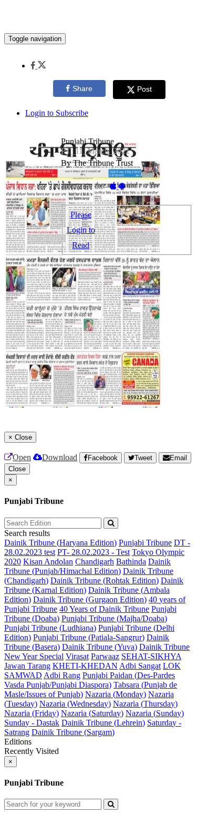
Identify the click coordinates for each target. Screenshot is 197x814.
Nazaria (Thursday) (145, 703)
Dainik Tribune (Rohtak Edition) (104, 580)
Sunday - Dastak (31, 722)
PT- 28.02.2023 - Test (93, 552)
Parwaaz (105, 656)
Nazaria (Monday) (115, 694)
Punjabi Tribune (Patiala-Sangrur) (88, 637)
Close (17, 469)
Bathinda (131, 561)
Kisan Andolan (48, 561)
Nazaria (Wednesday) (75, 703)
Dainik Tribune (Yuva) (99, 646)
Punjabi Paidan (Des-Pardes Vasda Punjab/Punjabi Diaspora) (89, 680)
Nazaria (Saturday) (92, 713)
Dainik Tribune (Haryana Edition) (60, 542)
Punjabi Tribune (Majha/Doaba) (114, 618)
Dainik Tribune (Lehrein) (103, 722)
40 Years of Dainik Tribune (104, 608)
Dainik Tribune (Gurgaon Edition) (90, 599)
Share (82, 88)
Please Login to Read (81, 230)
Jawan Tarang (27, 665)
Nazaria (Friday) (31, 713)
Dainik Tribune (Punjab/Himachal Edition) (87, 566)
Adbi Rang (62, 675)
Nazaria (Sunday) (155, 713)
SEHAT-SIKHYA (151, 656)
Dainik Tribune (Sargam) (73, 732)
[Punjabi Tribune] (98, 17)
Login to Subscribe (56, 112)
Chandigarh (94, 561)
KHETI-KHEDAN (85, 665)
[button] (38, 65)
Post (144, 89)
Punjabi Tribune (145, 542)
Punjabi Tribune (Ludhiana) (50, 627)
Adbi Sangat (140, 665)
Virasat (77, 656)
